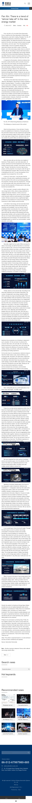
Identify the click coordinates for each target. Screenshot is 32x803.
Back (5, 655)
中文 (6, 798)
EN (19, 798)
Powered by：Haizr (16, 789)
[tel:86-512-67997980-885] (16, 801)
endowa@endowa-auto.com (11, 766)
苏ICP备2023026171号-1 (16, 787)
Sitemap (16, 784)
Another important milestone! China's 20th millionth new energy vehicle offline (16, 649)
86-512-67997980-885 (15, 762)
